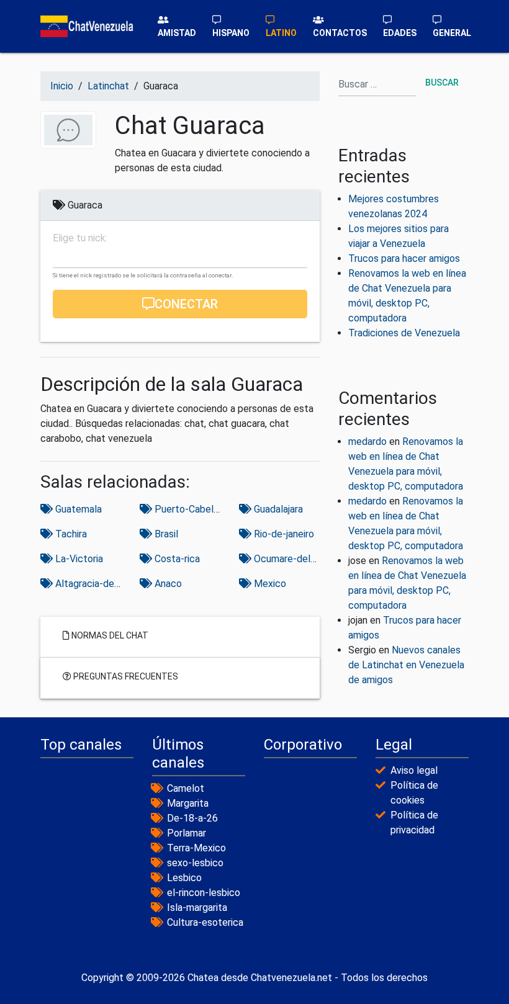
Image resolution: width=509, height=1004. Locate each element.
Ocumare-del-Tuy (290, 559)
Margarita (188, 803)
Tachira (70, 534)
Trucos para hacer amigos (404, 258)
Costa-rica (176, 559)
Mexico (268, 583)
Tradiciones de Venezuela (404, 333)
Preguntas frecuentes (124, 676)
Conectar (186, 304)
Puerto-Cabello (187, 509)
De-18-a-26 (192, 818)
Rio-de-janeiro (282, 534)
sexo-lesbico (195, 863)
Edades (400, 33)
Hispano (231, 33)
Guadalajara (277, 509)
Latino (281, 33)
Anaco (167, 583)
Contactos (340, 33)
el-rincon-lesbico (203, 893)
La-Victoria (78, 559)
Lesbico (184, 878)
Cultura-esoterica (205, 922)
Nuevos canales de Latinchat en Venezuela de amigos (406, 665)
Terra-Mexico (196, 848)
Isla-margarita (197, 907)
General (452, 33)
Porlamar (186, 833)
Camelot (185, 788)
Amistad (177, 33)
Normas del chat (109, 635)
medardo (367, 441)
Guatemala (77, 509)
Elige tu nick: (80, 238)
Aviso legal (414, 770)
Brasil (165, 534)
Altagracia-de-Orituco (101, 583)
